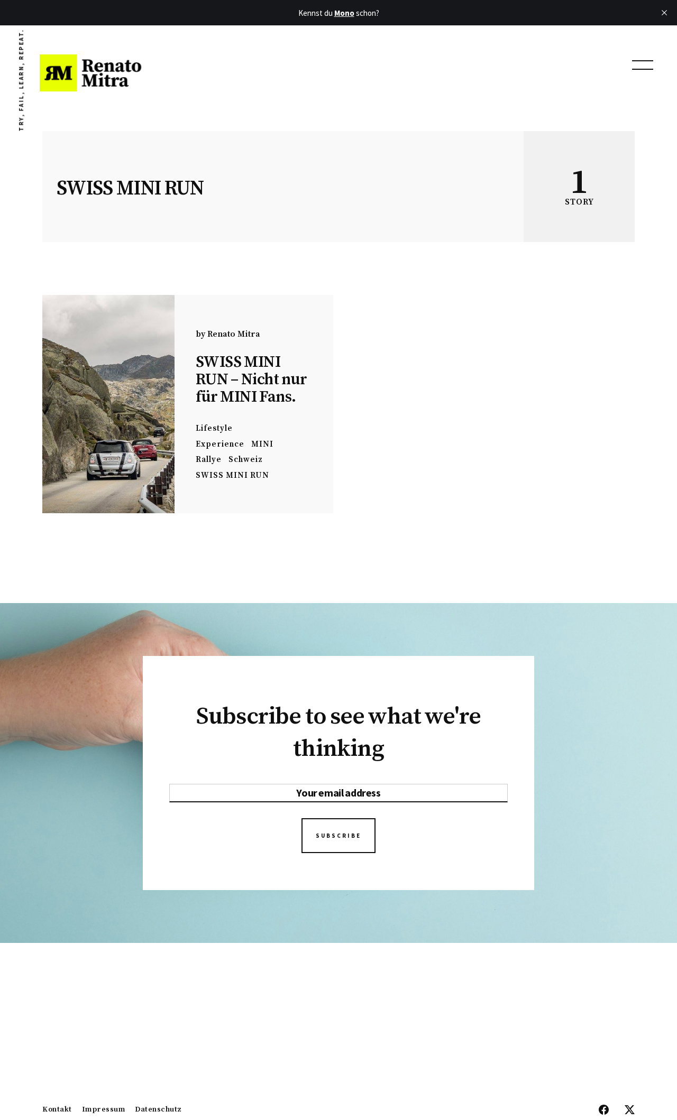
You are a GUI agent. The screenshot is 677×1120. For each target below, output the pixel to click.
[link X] (630, 1110)
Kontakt (57, 1110)
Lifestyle (214, 428)
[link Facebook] (604, 1110)
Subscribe (338, 835)
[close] (664, 12)
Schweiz (245, 460)
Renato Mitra (233, 334)
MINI (262, 444)
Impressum (103, 1110)
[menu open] (642, 65)
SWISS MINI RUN (232, 475)
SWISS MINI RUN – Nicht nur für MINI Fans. (251, 379)
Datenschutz (158, 1110)
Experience (220, 444)
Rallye (209, 460)
